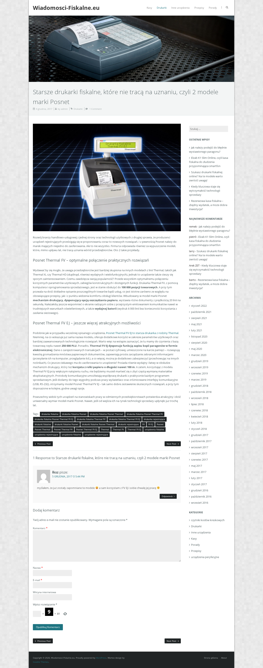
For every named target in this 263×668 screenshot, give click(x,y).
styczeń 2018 (199, 429)
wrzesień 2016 (199, 502)
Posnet (160, 424)
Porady (213, 7)
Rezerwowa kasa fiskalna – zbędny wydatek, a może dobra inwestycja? (208, 205)
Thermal (105, 429)
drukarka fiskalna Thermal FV (91, 419)
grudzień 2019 (199, 361)
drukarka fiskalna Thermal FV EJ (124, 419)
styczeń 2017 (199, 484)
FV (143, 424)
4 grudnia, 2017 (44, 108)
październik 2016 (201, 496)
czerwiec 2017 (199, 459)
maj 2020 (196, 349)
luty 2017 (196, 478)
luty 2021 (196, 330)
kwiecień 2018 (199, 416)
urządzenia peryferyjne (205, 557)
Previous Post (44, 443)
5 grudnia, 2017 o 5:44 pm (68, 476)
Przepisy (199, 7)
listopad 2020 (199, 336)
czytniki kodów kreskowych (208, 520)
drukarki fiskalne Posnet (66, 424)
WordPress (101, 657)
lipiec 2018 (197, 404)
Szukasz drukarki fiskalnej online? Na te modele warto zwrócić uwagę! (206, 176)
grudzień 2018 (199, 386)
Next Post (172, 443)
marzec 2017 (198, 472)
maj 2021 (196, 324)
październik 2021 (201, 312)
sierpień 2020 (199, 342)
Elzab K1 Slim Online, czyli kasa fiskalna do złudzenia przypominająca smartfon (208, 162)
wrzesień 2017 (199, 447)
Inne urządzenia (180, 7)
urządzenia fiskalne (154, 429)
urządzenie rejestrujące (96, 434)
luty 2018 (196, 422)
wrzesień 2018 (199, 398)
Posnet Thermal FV (63, 429)
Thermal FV (118, 429)
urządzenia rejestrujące (46, 434)
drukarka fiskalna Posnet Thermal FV (145, 414)
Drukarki (162, 7)
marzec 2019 (198, 379)
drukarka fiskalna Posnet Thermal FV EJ (54, 419)
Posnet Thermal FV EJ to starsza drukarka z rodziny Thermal (142, 333)
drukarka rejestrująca (154, 419)
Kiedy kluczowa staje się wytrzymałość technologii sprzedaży (204, 191)
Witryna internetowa (44, 592)
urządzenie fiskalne (71, 434)
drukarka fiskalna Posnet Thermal (106, 414)
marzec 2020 (198, 355)
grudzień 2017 (199, 435)
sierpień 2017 (199, 453)
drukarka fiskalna (50, 414)
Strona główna (211, 657)
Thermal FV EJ (134, 429)
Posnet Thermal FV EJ (86, 429)
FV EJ (150, 424)
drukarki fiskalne (43, 424)
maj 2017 (196, 466)
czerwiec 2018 (199, 410)
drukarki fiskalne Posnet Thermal (98, 424)
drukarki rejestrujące (128, 424)
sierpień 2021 (199, 318)
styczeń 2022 (199, 306)
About (224, 657)
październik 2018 (201, 392)
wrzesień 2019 (199, 367)
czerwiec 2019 (199, 373)
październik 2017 (201, 441)
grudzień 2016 (199, 490)
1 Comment (95, 108)
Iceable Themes (40, 661)
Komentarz (40, 528)
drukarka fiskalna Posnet (74, 414)
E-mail (37, 580)
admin (64, 108)
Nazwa (38, 568)
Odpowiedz (167, 496)
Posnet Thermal (42, 429)
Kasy (149, 7)
